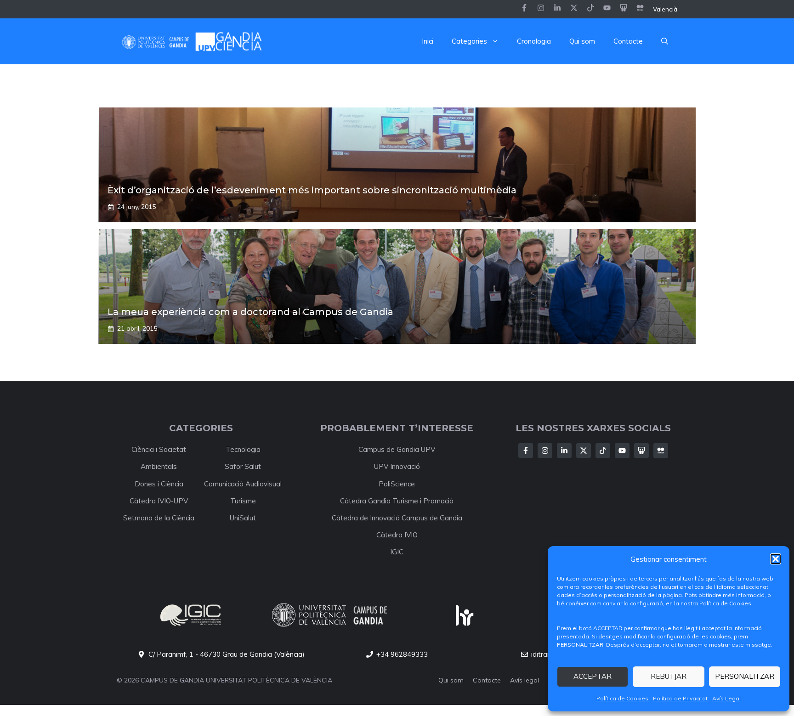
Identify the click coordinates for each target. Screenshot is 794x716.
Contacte (628, 41)
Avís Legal (726, 698)
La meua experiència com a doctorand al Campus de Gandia (250, 311)
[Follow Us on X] (583, 450)
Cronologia (534, 41)
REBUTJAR (668, 676)
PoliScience (397, 483)
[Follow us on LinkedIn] (590, 9)
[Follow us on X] (574, 9)
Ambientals (159, 466)
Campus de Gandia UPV (396, 449)
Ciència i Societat (158, 449)
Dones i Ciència (159, 483)
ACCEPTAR (592, 676)
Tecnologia (243, 449)
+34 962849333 (402, 654)
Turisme (243, 500)
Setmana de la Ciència (158, 517)
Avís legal (524, 680)
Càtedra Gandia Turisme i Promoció (397, 500)
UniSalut (243, 517)
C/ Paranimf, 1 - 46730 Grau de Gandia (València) (226, 654)
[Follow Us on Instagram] (545, 450)
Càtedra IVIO (397, 534)
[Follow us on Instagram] (540, 9)
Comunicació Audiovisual (243, 483)
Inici (427, 41)
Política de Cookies (622, 698)
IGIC (396, 551)
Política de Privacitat (680, 698)
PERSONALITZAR (744, 676)
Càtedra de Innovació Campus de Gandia (397, 517)
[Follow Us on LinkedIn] (564, 450)
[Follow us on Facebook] (524, 9)
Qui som (582, 41)
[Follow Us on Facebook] (525, 450)
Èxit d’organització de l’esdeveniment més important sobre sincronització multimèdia (312, 190)
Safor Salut (243, 466)
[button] (775, 559)
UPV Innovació (397, 466)
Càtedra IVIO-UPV (159, 500)
